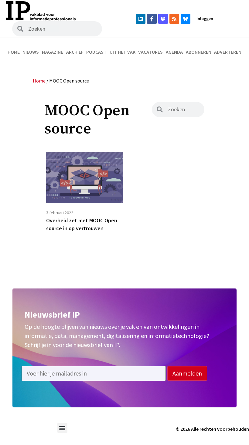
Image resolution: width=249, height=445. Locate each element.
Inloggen (204, 18)
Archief (75, 52)
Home (14, 52)
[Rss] (174, 19)
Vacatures (150, 52)
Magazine (52, 52)
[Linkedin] (140, 19)
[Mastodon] (163, 19)
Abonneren (198, 52)
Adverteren (227, 52)
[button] (62, 428)
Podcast (96, 52)
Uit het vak (122, 52)
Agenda (174, 52)
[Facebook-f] (152, 19)
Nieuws (30, 52)
